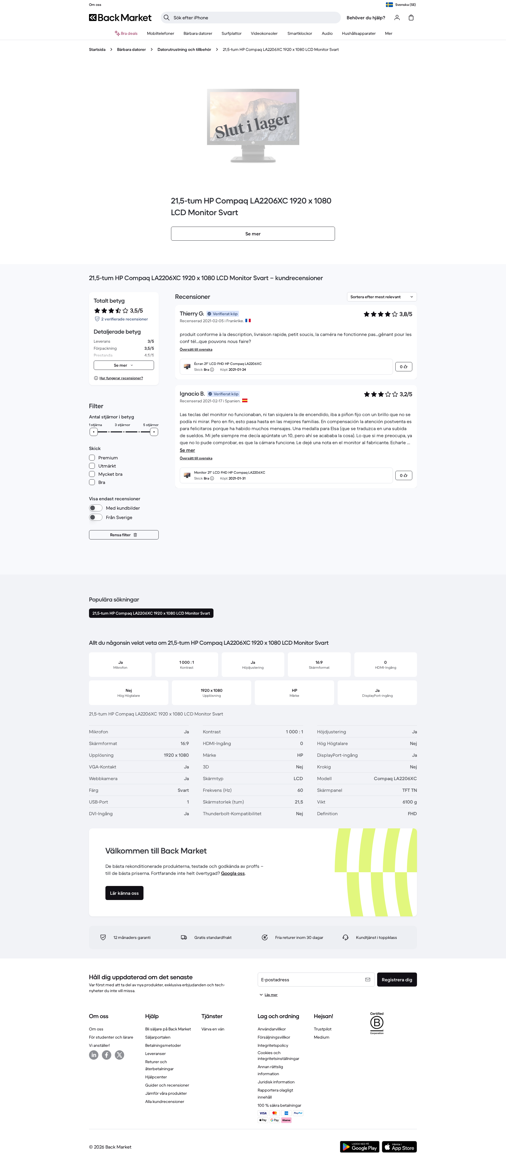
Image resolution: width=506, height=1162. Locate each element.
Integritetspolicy (273, 1045)
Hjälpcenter (156, 1077)
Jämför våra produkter (166, 1093)
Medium (321, 1037)
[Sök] (166, 17)
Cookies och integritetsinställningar (278, 1055)
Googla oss (233, 873)
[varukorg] (411, 17)
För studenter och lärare (111, 1037)
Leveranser (155, 1053)
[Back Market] (120, 17)
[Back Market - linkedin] (93, 1055)
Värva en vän (212, 1029)
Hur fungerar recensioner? (121, 378)
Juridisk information (276, 1082)
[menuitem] (160, 33)
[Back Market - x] (119, 1055)
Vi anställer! (99, 1045)
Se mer (187, 450)
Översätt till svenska (196, 349)
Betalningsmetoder (163, 1045)
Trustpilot (322, 1029)
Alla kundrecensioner (164, 1101)
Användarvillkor (272, 1029)
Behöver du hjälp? (366, 17)
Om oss (96, 1029)
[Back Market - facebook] (106, 1055)
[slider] (94, 432)
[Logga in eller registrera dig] (397, 17)
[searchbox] (255, 17)
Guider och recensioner (167, 1085)
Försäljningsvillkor (274, 1037)
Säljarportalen (157, 1037)
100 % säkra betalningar (279, 1105)
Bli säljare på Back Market (168, 1029)
